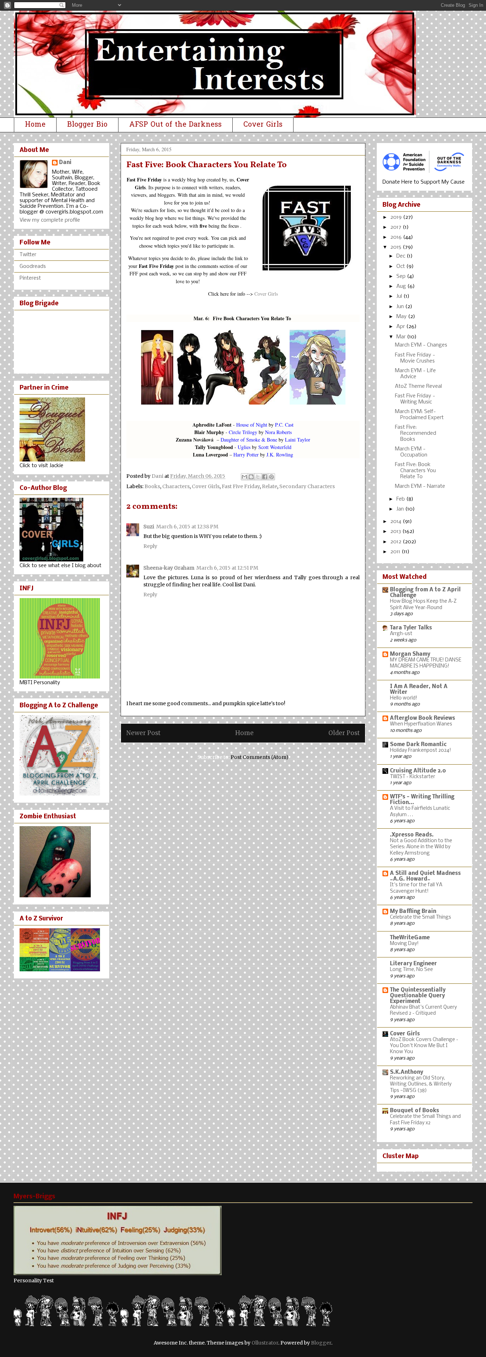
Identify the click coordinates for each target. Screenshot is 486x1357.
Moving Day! (404, 943)
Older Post (344, 733)
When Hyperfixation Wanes (421, 724)
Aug (401, 286)
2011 (396, 552)
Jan (400, 509)
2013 (396, 531)
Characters (176, 486)
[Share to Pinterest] (271, 476)
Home (35, 125)
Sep (401, 276)
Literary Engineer (413, 964)
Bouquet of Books (414, 1111)
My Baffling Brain (413, 911)
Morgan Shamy (410, 654)
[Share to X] (258, 476)
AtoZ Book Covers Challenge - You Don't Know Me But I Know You (424, 1046)
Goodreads (33, 266)
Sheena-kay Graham (168, 568)
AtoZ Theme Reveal (418, 386)
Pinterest (30, 278)
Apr (401, 326)
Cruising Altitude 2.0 (418, 771)
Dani (65, 162)
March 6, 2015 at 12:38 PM (187, 526)
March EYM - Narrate (420, 486)
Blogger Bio (87, 125)
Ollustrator (265, 1343)
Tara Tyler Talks (411, 628)
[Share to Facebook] (264, 476)
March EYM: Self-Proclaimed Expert (419, 415)
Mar (401, 337)
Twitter (28, 255)
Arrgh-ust (401, 634)
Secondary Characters (307, 486)
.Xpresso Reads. (412, 835)
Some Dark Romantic (418, 745)
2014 (396, 521)
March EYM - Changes (421, 345)
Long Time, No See (411, 969)
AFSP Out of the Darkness (175, 125)
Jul (399, 296)
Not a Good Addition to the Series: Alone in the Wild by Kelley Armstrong (421, 847)
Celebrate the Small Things (420, 917)
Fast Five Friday (241, 486)
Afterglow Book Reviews (422, 718)
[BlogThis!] (251, 476)
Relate (269, 486)
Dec (401, 256)
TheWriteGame (410, 938)
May (402, 317)
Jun (400, 307)
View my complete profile (50, 220)
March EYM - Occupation (411, 452)
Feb (401, 499)
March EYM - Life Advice (415, 374)
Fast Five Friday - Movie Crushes (415, 358)
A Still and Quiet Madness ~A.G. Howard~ (425, 876)
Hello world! (403, 698)
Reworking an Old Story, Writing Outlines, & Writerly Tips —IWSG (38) (420, 1084)
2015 (396, 247)
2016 (396, 237)
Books (152, 486)
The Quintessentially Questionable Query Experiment (417, 995)
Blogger (321, 1343)
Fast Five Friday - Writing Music (415, 399)
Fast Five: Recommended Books (415, 433)
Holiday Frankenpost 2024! (420, 750)
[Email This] (244, 476)
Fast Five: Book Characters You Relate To (415, 471)
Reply (150, 546)
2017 (396, 227)
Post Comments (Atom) (260, 757)
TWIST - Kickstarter (412, 777)
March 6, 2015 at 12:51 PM (227, 568)
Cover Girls (262, 125)
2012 (396, 542)
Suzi (148, 526)
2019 (396, 217)
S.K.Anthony (406, 1072)
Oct (401, 266)
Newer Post (143, 733)
